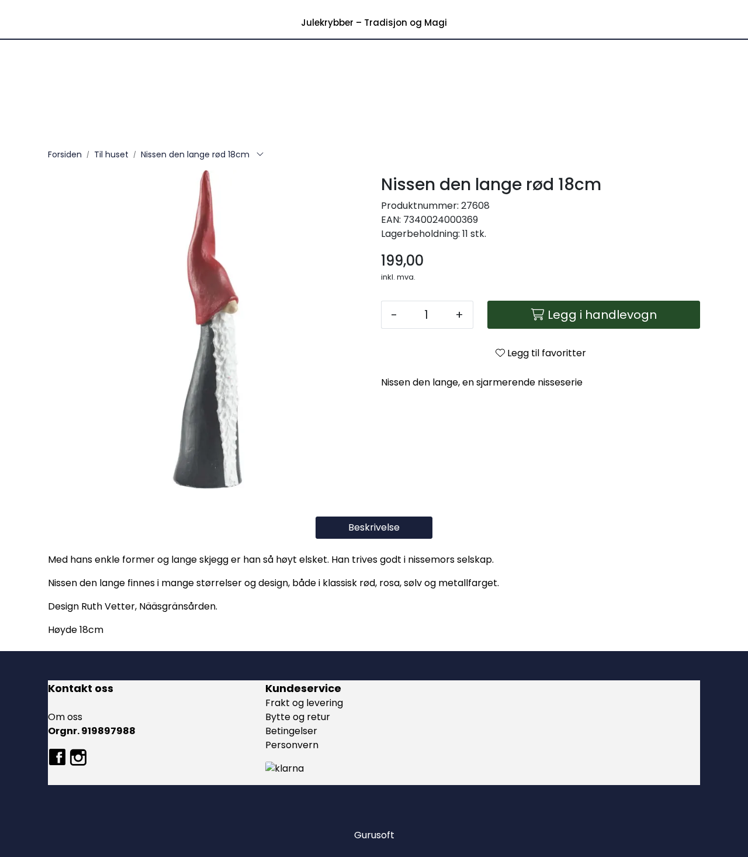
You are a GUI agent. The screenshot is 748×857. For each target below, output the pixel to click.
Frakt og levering (304, 703)
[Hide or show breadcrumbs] (260, 155)
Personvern (291, 745)
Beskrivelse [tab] (374, 527)
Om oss (65, 717)
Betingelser (291, 731)
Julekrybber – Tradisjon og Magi (374, 22)
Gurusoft (374, 835)
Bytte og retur (297, 717)
